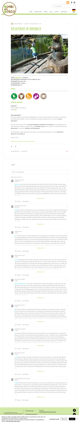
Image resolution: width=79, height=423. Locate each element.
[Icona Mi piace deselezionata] (16, 201)
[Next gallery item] (66, 54)
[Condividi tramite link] (15, 146)
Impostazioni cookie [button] (54, 419)
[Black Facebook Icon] (72, 2)
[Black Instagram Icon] (74, 2)
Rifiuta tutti (64, 419)
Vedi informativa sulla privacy (13, 421)
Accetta (72, 419)
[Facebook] (74, 410)
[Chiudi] (77, 419)
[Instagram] (74, 414)
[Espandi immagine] (39, 54)
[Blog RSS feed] (67, 2)
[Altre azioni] (67, 24)
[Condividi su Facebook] (11, 146)
